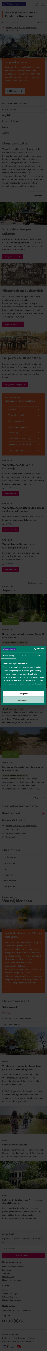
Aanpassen (22, 700)
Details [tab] (23, 655)
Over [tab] (38, 655)
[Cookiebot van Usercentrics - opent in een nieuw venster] (34, 649)
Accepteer (23, 694)
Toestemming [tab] (8, 655)
